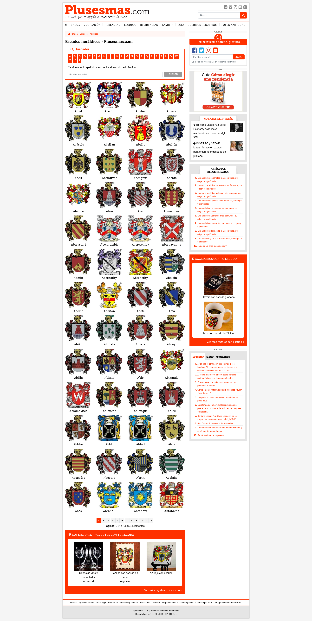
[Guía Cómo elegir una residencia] (218, 91)
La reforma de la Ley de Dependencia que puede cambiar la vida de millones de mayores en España (219, 408)
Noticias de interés (218, 118)
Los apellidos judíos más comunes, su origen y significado (219, 240)
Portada (74, 33)
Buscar (173, 74)
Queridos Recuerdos (202, 24)
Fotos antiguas (233, 24)
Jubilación (92, 24)
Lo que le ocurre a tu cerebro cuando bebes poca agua (217, 399)
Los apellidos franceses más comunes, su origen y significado (217, 209)
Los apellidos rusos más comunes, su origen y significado (219, 225)
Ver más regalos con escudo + (163, 590)
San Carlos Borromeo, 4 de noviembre (215, 423)
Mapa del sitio (169, 602)
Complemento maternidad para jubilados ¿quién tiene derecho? (219, 391)
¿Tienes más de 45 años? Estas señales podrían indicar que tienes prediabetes (216, 376)
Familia (168, 24)
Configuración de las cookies (227, 602)
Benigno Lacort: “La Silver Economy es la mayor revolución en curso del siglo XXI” (217, 417)
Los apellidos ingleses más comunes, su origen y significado (219, 202)
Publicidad (145, 602)
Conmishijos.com (203, 602)
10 (141, 520)
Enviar (239, 56)
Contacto (156, 602)
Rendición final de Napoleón (210, 435)
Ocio (180, 24)
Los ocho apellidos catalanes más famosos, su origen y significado (219, 187)
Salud (75, 24)
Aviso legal (101, 602)
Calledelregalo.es (185, 602)
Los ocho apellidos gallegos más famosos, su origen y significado (218, 194)
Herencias (112, 24)
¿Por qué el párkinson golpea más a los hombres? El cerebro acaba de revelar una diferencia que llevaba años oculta (217, 367)
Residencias (149, 24)
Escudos (130, 24)
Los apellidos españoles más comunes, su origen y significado (217, 179)
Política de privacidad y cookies (123, 602)
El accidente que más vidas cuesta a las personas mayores (216, 383)
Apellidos (94, 33)
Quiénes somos (86, 602)
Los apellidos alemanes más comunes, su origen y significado (217, 217)
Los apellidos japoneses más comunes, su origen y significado (217, 232)
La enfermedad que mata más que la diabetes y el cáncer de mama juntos (219, 429)
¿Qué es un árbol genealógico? (212, 245)
